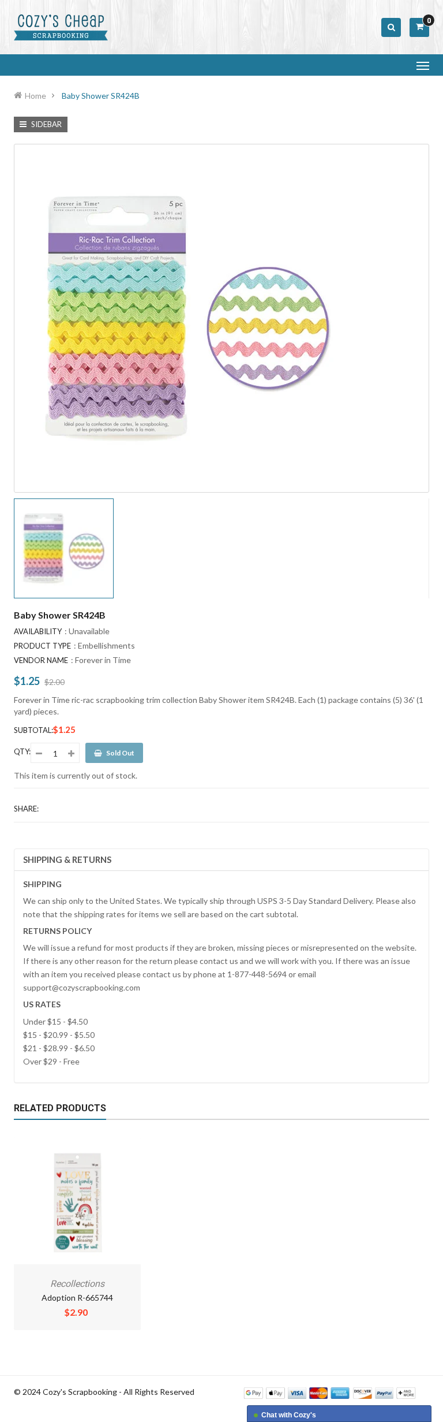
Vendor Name (41, 660)
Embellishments (106, 645)
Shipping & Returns (67, 859)
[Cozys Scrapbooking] (329, 1392)
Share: (26, 808)
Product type (42, 645)
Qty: (22, 751)
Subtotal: (33, 730)
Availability (38, 631)
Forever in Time (103, 660)
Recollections (77, 1283)
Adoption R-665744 (77, 1297)
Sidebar (45, 124)
